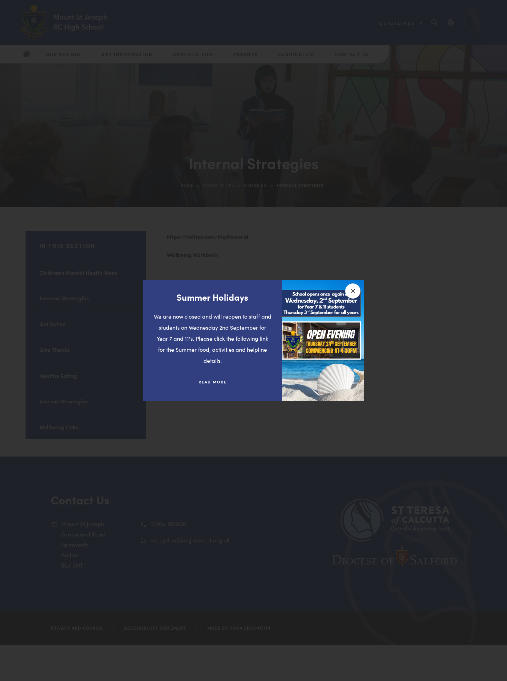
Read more (218, 385)
